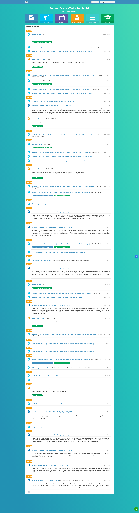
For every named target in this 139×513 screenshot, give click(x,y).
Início (46, 2)
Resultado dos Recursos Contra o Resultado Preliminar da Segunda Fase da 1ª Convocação (57, 297)
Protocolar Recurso (37, 66)
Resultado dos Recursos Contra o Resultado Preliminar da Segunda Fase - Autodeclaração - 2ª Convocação (62, 161)
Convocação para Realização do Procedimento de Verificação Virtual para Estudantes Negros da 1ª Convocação (63, 343)
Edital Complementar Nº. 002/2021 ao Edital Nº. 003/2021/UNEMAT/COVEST (52, 450)
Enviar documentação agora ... (62, 195)
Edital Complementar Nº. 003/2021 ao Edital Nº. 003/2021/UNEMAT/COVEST (52, 435)
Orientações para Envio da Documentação (42, 195)
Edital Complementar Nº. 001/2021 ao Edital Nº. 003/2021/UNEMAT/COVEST (52, 465)
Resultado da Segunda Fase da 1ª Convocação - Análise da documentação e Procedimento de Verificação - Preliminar (65, 334)
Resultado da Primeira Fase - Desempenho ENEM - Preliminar (48, 404)
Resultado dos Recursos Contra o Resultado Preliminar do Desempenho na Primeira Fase (57, 380)
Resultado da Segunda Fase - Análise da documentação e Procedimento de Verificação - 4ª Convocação (61, 47)
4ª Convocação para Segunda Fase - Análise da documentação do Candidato (53, 101)
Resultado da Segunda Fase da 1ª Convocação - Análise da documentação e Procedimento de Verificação (61, 293)
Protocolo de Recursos (38, 59)
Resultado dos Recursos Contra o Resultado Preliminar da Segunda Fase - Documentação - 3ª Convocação (62, 93)
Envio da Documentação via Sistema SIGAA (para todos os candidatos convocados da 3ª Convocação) (61, 192)
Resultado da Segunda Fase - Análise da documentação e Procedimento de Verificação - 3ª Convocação (61, 89)
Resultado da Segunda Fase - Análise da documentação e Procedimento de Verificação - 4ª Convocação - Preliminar (64, 75)
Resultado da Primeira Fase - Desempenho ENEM (45, 376)
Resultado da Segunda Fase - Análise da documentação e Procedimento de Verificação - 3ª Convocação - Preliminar (64, 134)
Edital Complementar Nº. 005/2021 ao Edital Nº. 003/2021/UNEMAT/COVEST (52, 305)
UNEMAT (53, 2)
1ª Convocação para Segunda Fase (41, 368)
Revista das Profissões (64, 2)
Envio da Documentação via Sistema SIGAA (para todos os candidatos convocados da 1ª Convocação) (61, 359)
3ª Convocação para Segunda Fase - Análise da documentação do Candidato (53, 204)
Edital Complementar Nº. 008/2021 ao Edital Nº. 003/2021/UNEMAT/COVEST (52, 212)
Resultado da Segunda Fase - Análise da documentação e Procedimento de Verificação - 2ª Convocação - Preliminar (64, 186)
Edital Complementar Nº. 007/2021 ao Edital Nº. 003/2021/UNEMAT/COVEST (52, 227)
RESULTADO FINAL (37, 34)
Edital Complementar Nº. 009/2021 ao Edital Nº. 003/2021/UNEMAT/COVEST (52, 105)
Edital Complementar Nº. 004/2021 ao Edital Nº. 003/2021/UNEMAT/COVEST (52, 412)
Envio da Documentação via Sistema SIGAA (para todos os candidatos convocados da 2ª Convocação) (61, 244)
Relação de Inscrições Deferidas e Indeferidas (44, 427)
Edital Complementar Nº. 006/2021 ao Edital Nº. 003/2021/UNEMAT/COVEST (52, 268)
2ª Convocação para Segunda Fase (41, 260)
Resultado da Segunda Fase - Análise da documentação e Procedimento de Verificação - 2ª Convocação (61, 152)
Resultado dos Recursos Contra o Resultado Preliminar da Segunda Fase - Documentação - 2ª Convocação (62, 156)
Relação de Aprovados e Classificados (41, 42)
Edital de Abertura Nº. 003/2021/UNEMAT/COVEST (45, 480)
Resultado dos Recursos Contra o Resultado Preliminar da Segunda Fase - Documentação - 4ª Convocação (62, 51)
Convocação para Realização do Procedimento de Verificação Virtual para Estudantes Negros (58, 252)
